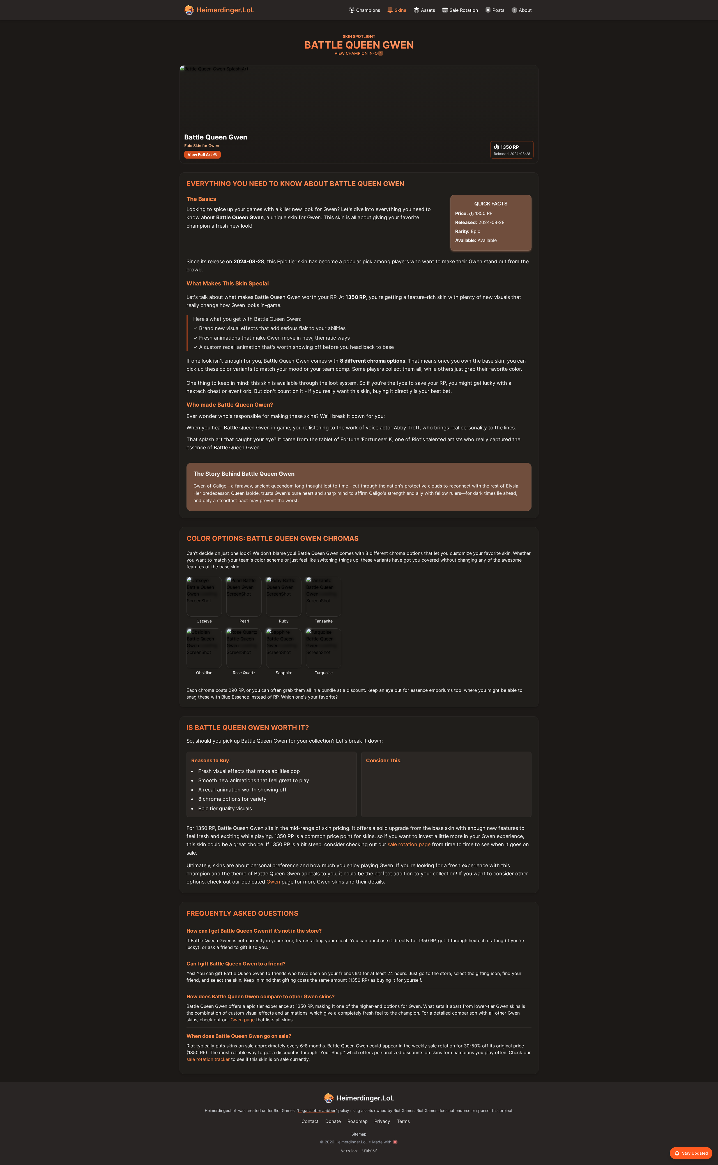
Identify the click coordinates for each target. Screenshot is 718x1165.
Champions (368, 10)
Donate (333, 1121)
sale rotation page (409, 844)
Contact (310, 1121)
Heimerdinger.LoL (365, 1098)
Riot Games (284, 1110)
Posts (498, 10)
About (525, 10)
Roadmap (358, 1121)
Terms (403, 1121)
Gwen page (243, 1019)
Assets (428, 10)
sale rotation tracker (208, 1059)
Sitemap (359, 1134)
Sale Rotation (464, 10)
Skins (400, 10)
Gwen (273, 882)
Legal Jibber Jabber (316, 1110)
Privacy (382, 1121)
